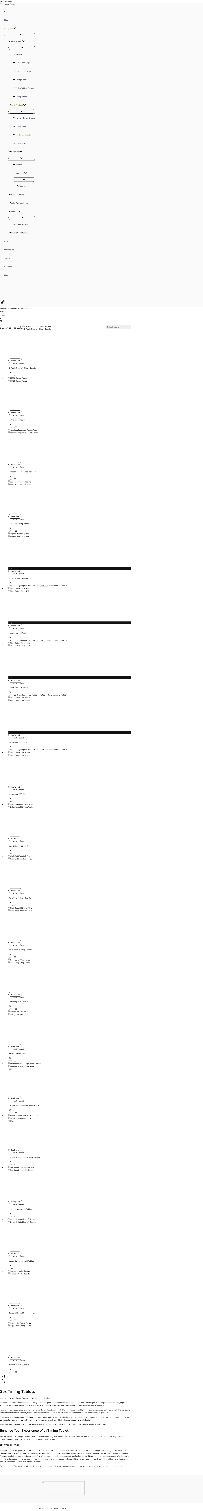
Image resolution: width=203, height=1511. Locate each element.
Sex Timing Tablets (23, 135)
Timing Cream (21, 80)
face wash (24, 186)
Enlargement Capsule (23, 63)
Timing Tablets (21, 97)
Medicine (14, 211)
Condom (18, 165)
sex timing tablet (46, 1466)
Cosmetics (19, 173)
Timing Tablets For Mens (25, 88)
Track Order (9, 258)
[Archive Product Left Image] (36, 326)
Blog (6, 275)
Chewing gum (20, 54)
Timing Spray (20, 143)
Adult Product (16, 41)
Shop (6, 20)
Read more (15, 516)
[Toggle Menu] (19, 35)
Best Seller (15, 152)
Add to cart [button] (15, 361)
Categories (8, 28)
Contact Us (8, 267)
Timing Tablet (20, 126)
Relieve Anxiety (21, 224)
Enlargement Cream (23, 71)
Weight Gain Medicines (20, 233)
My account (9, 250)
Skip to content (6, 1)
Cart (6, 241)
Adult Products (17, 105)
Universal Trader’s (32, 1466)
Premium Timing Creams (25, 118)
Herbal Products (17, 194)
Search (2, 311)
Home (6, 11)
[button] (14, 28)
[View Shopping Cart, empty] (2, 303)
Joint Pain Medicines (19, 203)
